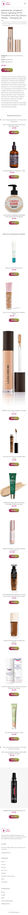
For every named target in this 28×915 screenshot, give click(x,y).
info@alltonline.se (6, 852)
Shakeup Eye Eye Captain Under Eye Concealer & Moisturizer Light (14, 503)
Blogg (3, 892)
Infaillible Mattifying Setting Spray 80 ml (14, 810)
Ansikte (3, 57)
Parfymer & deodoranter (8, 876)
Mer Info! (7, 70)
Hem (2, 20)
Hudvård (3, 873)
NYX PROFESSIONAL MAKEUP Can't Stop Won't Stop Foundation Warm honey (14, 595)
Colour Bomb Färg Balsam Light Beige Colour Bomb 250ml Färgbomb (14, 215)
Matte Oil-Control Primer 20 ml (14, 268)
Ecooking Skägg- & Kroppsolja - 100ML (14, 171)
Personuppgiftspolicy (7, 901)
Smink (9, 55)
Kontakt (3, 895)
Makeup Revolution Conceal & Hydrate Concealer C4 (14, 549)
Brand (13, 55)
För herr (3, 864)
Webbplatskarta (5, 903)
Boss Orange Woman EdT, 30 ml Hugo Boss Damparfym (14, 125)
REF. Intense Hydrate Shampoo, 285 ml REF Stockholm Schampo (14, 753)
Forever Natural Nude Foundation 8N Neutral (14, 641)
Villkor (3, 898)
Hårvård (3, 867)
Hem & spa (4, 870)
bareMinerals (19, 55)
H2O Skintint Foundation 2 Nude (14, 732)
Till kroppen (4, 882)
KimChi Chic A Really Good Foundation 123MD (14, 313)
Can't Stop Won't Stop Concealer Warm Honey (14, 457)
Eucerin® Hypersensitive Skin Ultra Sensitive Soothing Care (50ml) (14, 687)
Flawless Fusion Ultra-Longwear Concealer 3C (14, 411)
